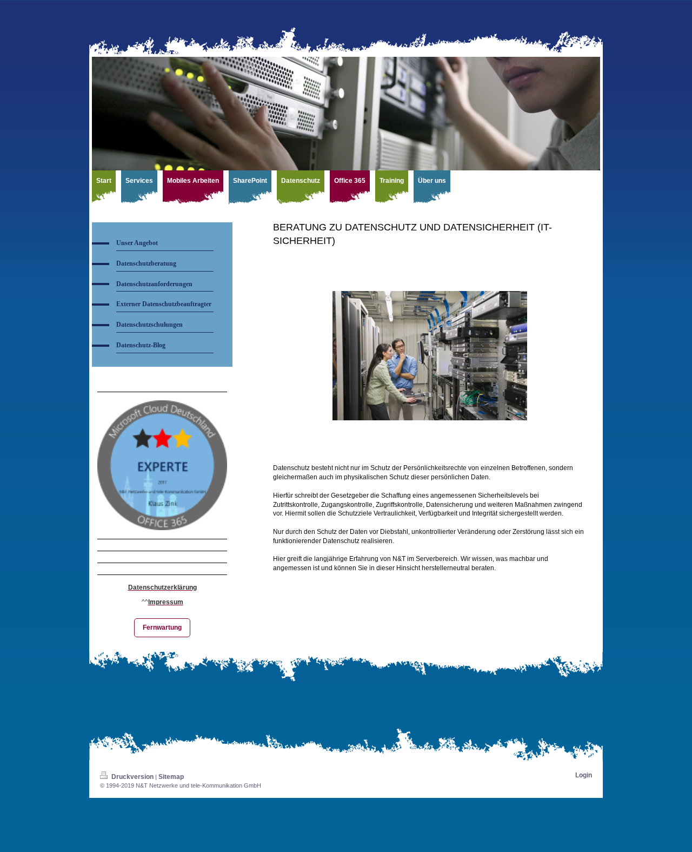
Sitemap (171, 777)
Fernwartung (162, 627)
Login (583, 775)
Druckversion (132, 777)
